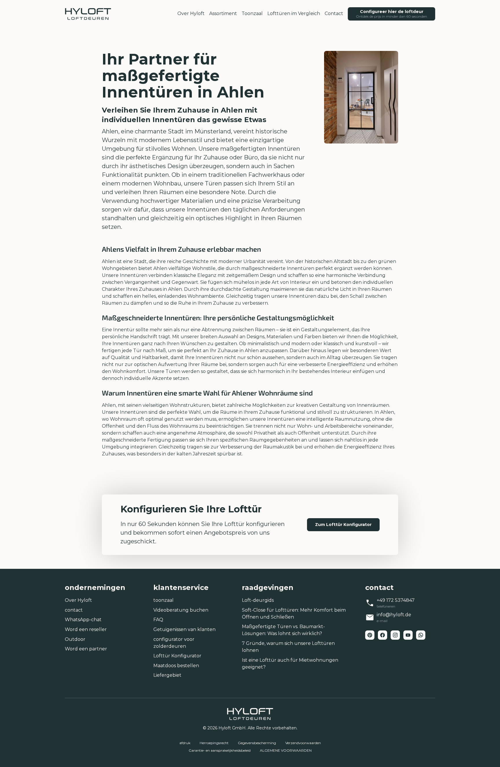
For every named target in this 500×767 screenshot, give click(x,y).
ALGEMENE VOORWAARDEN (286, 750)
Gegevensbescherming (257, 743)
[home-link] (88, 14)
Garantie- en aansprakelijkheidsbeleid (220, 750)
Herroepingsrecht (214, 743)
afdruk (184, 743)
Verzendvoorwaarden (303, 743)
